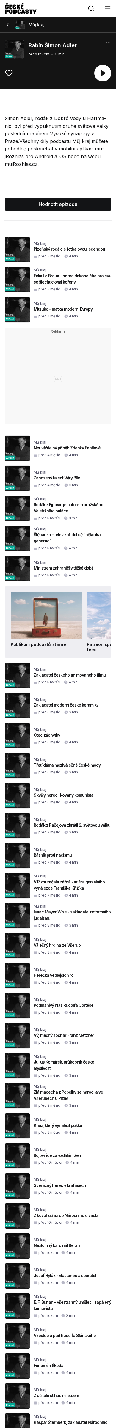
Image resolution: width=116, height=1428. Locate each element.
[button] (91, 8)
